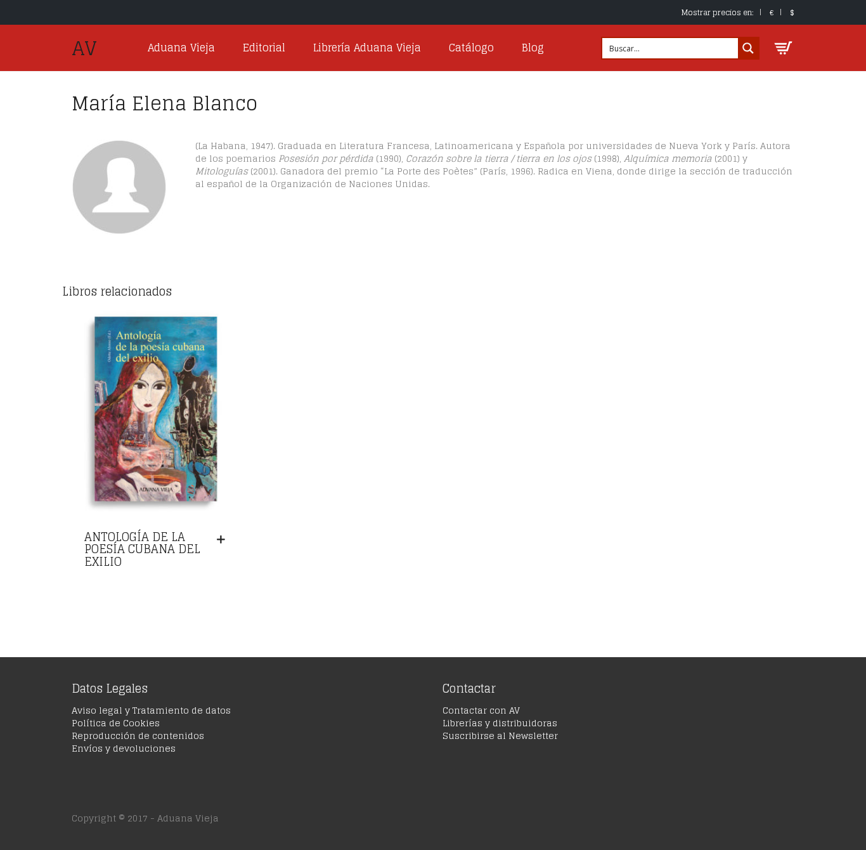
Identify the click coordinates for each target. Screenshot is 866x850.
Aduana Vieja (181, 47)
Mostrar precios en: (718, 12)
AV (84, 48)
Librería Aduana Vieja (367, 47)
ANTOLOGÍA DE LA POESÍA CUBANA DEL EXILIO (142, 549)
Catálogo (471, 47)
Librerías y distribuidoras (500, 723)
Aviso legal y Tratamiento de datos (151, 710)
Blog (533, 47)
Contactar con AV (481, 710)
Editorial (264, 47)
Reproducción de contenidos (138, 735)
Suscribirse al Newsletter (500, 735)
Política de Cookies (116, 723)
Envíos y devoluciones (124, 748)
